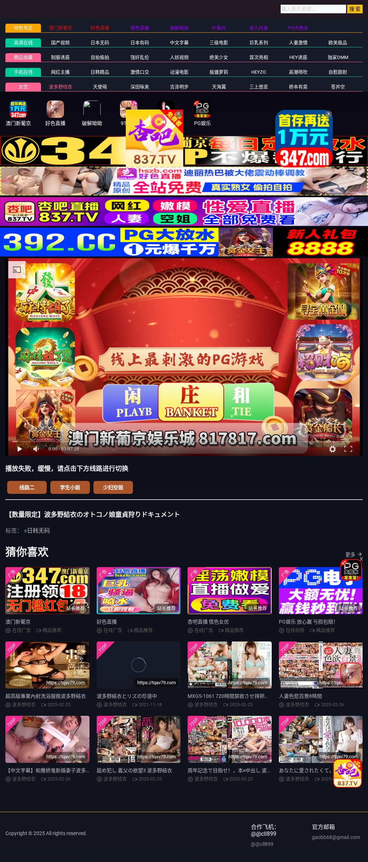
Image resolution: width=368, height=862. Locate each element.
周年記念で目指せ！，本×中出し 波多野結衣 (237, 770)
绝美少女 (219, 57)
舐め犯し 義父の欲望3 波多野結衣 (134, 770)
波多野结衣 (60, 86)
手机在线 (23, 72)
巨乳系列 (258, 42)
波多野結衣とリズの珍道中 (127, 696)
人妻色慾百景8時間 (300, 696)
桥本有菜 (298, 86)
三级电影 (219, 42)
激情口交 (139, 72)
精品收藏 (23, 57)
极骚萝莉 (219, 72)
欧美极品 (337, 42)
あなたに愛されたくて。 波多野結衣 (319, 770)
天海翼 (219, 86)
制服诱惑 (60, 57)
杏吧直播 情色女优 (208, 622)
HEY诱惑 (298, 57)
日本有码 (139, 42)
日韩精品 (100, 72)
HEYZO (258, 72)
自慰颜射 (337, 72)
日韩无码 (38, 530)
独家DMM (338, 57)
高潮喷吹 (298, 72)
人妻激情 (298, 42)
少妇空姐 (113, 487)
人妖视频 (179, 57)
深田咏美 (139, 86)
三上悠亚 (258, 86)
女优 (23, 86)
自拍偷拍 (100, 57)
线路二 (26, 487)
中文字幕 (179, 42)
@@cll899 (262, 844)
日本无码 (100, 42)
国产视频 (60, 42)
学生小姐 (70, 487)
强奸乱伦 (139, 57)
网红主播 (60, 72)
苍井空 (338, 86)
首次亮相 (258, 57)
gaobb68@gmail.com (336, 837)
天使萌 (100, 86)
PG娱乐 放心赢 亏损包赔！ (308, 622)
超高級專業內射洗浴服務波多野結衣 (45, 696)
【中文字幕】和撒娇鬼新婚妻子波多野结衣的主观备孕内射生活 (75, 770)
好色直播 (107, 622)
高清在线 (23, 42)
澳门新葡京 (18, 622)
